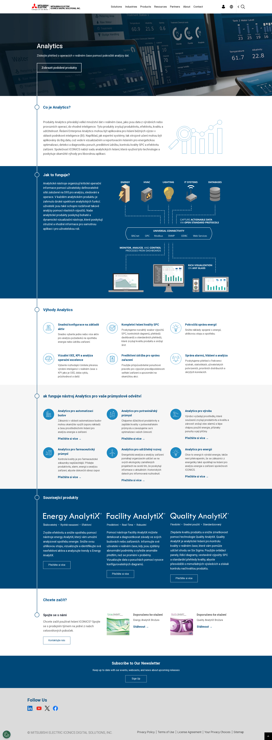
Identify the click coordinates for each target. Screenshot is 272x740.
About (186, 6)
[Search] (242, 6)
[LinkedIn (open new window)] (30, 708)
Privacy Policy (146, 732)
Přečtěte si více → (69, 438)
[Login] (223, 6)
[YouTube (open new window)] (39, 708)
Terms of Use (166, 732)
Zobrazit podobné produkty (59, 67)
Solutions (116, 6)
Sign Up (136, 678)
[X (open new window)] (47, 708)
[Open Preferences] (7, 734)
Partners (175, 6)
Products (145, 6)
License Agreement (189, 732)
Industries (131, 6)
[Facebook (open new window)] (55, 708)
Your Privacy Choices (217, 732)
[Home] (55, 7)
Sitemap (239, 732)
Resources (160, 6)
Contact (198, 6)
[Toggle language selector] (231, 6)
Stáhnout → (141, 626)
